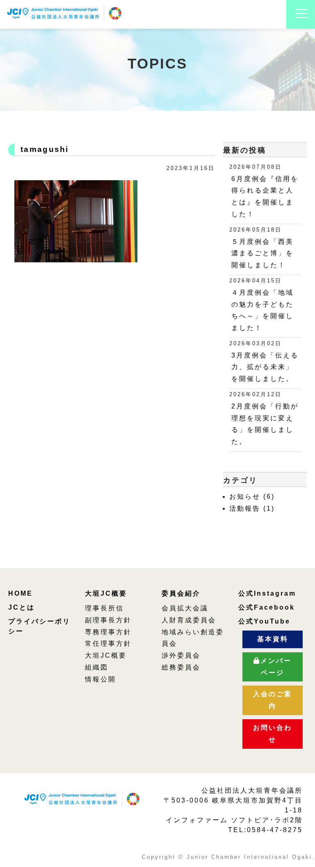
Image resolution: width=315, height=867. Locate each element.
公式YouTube (264, 621)
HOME (20, 593)
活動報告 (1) (252, 508)
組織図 (96, 667)
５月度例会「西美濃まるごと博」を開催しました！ (262, 253)
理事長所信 (104, 608)
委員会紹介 (181, 593)
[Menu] (301, 23)
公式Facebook (266, 607)
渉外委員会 (181, 655)
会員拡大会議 (185, 608)
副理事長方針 (108, 620)
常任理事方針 (108, 643)
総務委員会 (181, 667)
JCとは (21, 607)
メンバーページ (276, 666)
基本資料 (272, 638)
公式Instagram (267, 593)
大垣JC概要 (106, 593)
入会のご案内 (272, 699)
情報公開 (100, 679)
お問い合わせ (272, 733)
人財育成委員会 (189, 620)
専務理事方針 (108, 631)
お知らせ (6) (252, 496)
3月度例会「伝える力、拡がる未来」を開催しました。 (265, 367)
